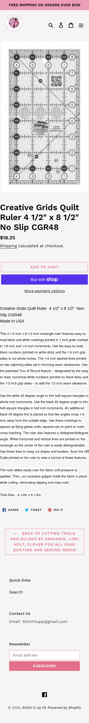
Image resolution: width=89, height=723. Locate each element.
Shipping (8, 245)
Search (16, 592)
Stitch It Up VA (34, 708)
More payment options (44, 291)
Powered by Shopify (64, 708)
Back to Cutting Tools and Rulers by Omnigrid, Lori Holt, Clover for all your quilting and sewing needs (44, 541)
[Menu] (81, 24)
